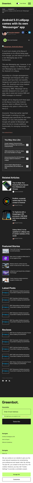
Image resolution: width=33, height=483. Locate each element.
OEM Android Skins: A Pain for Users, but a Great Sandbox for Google (14, 151)
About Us (4, 453)
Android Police (8, 132)
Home (3, 9)
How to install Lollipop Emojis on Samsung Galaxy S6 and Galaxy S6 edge (14, 166)
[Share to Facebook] (23, 32)
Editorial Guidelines (7, 442)
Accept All (16, 474)
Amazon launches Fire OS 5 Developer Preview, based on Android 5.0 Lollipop (15, 158)
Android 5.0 (11, 9)
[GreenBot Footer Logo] (10, 402)
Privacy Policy (24, 416)
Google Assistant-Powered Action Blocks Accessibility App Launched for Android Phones (15, 145)
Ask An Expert (5, 439)
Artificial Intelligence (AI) (8, 436)
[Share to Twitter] (26, 32)
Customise (16, 479)
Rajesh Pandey (14, 32)
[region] (16, 468)
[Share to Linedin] (29, 32)
